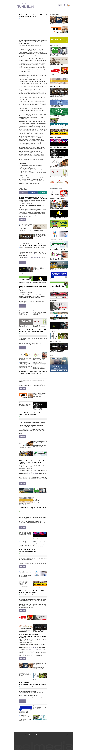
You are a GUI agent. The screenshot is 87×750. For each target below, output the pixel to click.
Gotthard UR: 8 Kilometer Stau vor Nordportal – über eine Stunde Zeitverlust (33, 550)
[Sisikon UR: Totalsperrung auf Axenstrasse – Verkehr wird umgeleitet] (33, 290)
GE (34, 10)
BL (29, 10)
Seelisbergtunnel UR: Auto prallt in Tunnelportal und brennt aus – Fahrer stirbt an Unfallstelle (32, 636)
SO (50, 10)
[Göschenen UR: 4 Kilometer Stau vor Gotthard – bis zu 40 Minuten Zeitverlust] (33, 511)
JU (39, 10)
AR (26, 10)
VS (59, 10)
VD (58, 10)
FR (32, 10)
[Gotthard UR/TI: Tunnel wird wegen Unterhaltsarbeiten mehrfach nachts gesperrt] (33, 687)
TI (55, 10)
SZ (52, 10)
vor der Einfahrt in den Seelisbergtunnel (33, 649)
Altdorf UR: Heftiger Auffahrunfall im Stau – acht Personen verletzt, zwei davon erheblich (32, 244)
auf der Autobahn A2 (30, 253)
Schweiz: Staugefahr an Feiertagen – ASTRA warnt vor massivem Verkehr (32, 591)
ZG (63, 10)
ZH (61, 10)
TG (53, 10)
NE (42, 10)
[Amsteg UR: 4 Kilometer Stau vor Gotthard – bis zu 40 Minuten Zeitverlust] (33, 416)
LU (40, 10)
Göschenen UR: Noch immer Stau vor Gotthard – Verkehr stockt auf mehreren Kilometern (33, 372)
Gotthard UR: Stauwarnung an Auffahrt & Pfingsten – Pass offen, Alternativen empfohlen (33, 198)
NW (44, 10)
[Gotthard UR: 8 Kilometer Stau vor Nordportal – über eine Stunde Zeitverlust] (33, 553)
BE (28, 10)
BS (31, 10)
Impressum (21, 734)
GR (37, 10)
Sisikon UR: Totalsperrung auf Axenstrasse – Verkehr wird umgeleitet (32, 287)
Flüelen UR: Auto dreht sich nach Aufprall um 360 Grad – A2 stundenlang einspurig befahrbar (32, 462)
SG (47, 10)
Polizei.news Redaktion (28, 38)
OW (45, 10)
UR (56, 10)
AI (25, 10)
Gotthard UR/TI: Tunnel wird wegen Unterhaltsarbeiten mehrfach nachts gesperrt (32, 683)
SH (49, 10)
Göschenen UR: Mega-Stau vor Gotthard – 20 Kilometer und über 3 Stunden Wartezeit (32, 330)
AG (24, 10)
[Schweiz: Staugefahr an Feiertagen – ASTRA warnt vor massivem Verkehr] (33, 595)
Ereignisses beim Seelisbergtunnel (32, 257)
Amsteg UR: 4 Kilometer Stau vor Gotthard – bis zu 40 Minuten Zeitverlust (32, 413)
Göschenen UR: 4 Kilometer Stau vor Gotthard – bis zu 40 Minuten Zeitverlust (32, 508)
